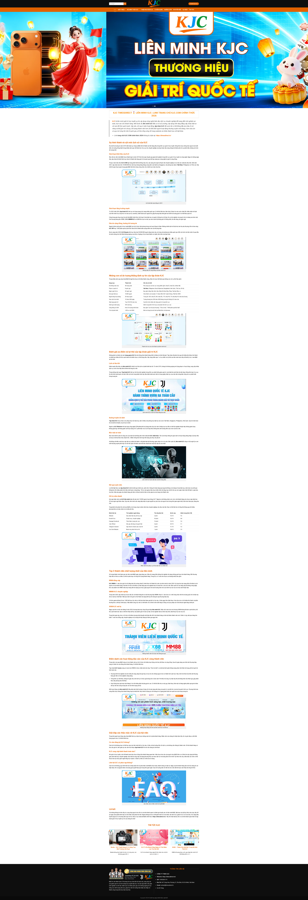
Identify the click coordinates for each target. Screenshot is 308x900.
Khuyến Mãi (177, 9)
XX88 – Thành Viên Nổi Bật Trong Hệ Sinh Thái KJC (184, 848)
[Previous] (8, 60)
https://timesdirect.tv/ (163, 135)
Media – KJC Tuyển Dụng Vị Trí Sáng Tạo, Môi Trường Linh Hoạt (123, 848)
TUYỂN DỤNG (158, 9)
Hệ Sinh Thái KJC (132, 9)
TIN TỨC (191, 9)
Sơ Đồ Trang (160, 888)
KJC (115, 9)
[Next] (299, 60)
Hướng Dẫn (168, 9)
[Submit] (125, 3)
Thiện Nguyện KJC (147, 9)
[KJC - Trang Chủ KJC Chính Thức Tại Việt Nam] (154, 3)
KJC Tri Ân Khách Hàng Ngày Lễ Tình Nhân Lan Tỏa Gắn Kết (154, 848)
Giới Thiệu (121, 9)
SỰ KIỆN (185, 9)
